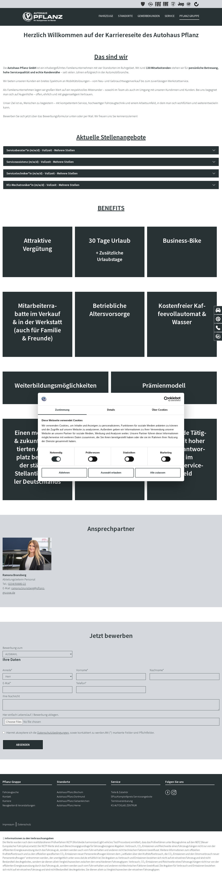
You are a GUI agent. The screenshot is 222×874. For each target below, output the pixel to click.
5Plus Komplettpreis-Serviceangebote (131, 796)
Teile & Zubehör (119, 792)
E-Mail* (7, 683)
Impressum (8, 824)
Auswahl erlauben (111, 472)
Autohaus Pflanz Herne (69, 805)
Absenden (23, 745)
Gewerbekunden (149, 16)
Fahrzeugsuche (11, 792)
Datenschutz (24, 824)
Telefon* (81, 683)
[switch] (92, 459)
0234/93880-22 (17, 584)
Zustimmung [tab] (62, 409)
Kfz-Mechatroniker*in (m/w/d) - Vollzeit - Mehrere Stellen (43, 185)
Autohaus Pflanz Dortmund (71, 796)
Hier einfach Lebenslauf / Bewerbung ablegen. (31, 715)
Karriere (7, 801)
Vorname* (82, 670)
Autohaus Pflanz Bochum (70, 792)
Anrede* (7, 670)
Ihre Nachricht (11, 696)
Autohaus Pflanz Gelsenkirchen (73, 801)
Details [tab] (111, 409)
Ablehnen (64, 472)
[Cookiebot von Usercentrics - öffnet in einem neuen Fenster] (166, 399)
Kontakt (7, 796)
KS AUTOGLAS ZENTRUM (124, 805)
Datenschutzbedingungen (53, 732)
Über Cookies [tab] (160, 409)
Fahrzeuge (106, 16)
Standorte (125, 16)
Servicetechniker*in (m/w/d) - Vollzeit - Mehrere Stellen (42, 173)
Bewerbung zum (12, 648)
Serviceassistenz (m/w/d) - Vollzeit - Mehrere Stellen (40, 162)
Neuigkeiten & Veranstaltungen (19, 805)
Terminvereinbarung (122, 801)
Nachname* (157, 670)
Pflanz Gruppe (189, 16)
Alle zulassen (157, 472)
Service (170, 16)
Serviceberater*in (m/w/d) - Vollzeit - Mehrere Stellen (41, 150)
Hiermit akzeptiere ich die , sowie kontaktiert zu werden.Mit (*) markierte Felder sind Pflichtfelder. (80, 732)
